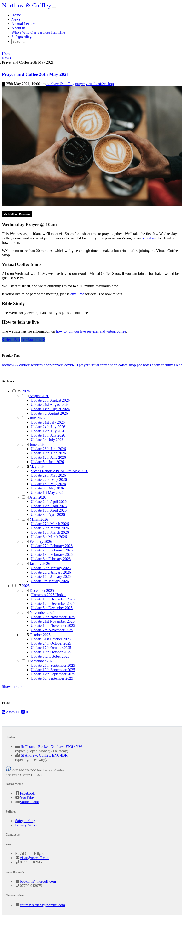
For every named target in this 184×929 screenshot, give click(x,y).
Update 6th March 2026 (49, 537)
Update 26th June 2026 (48, 449)
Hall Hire (58, 32)
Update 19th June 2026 (48, 453)
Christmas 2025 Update (48, 595)
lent (179, 365)
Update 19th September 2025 (53, 670)
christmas (168, 365)
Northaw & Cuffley (26, 5)
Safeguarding (22, 37)
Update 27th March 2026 (50, 524)
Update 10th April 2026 (49, 510)
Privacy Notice (26, 825)
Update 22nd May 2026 (49, 479)
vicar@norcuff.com (34, 858)
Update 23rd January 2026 (51, 572)
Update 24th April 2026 (49, 502)
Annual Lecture (23, 24)
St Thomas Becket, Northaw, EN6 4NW (51, 747)
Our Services (40, 32)
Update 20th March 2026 (50, 528)
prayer (80, 84)
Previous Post (32, 339)
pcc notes (144, 365)
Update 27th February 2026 (52, 546)
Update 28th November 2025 (53, 617)
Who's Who (20, 32)
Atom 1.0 (12, 712)
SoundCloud (29, 802)
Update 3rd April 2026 (48, 515)
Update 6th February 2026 (51, 559)
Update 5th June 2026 (47, 462)
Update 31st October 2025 (51, 639)
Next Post (12, 339)
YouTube (27, 797)
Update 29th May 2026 (48, 475)
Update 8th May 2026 (47, 488)
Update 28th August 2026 (50, 400)
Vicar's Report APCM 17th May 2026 (59, 471)
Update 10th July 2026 (48, 435)
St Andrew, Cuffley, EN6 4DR (44, 755)
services (37, 365)
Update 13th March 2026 (50, 532)
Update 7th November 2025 (52, 630)
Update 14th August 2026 (50, 409)
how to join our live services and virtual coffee (91, 331)
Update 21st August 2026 (50, 405)
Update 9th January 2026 (50, 581)
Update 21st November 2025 (53, 621)
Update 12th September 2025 (53, 674)
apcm (156, 365)
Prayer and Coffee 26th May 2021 (35, 74)
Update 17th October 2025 (51, 648)
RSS (29, 712)
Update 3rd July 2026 (47, 440)
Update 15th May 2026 (48, 484)
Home (16, 15)
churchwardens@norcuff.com (42, 905)
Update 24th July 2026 (48, 427)
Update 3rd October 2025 (50, 656)
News (16, 19)
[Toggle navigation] (54, 7)
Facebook (27, 793)
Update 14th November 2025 (53, 625)
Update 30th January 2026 (51, 568)
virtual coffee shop (100, 84)
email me (150, 238)
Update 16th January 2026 (51, 577)
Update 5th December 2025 (52, 608)
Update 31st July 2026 (48, 422)
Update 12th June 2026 (48, 457)
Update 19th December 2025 (53, 599)
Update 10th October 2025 (51, 652)
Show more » (12, 687)
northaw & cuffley (60, 84)
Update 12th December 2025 (53, 603)
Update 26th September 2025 (53, 665)
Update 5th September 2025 (52, 678)
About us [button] (18, 28)
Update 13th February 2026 (52, 554)
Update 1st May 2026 (47, 492)
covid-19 (71, 365)
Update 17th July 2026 (48, 431)
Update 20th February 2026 (52, 550)
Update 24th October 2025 (51, 643)
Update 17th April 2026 (49, 506)
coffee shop (127, 365)
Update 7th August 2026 (49, 413)
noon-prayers (53, 365)
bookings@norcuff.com (38, 881)
